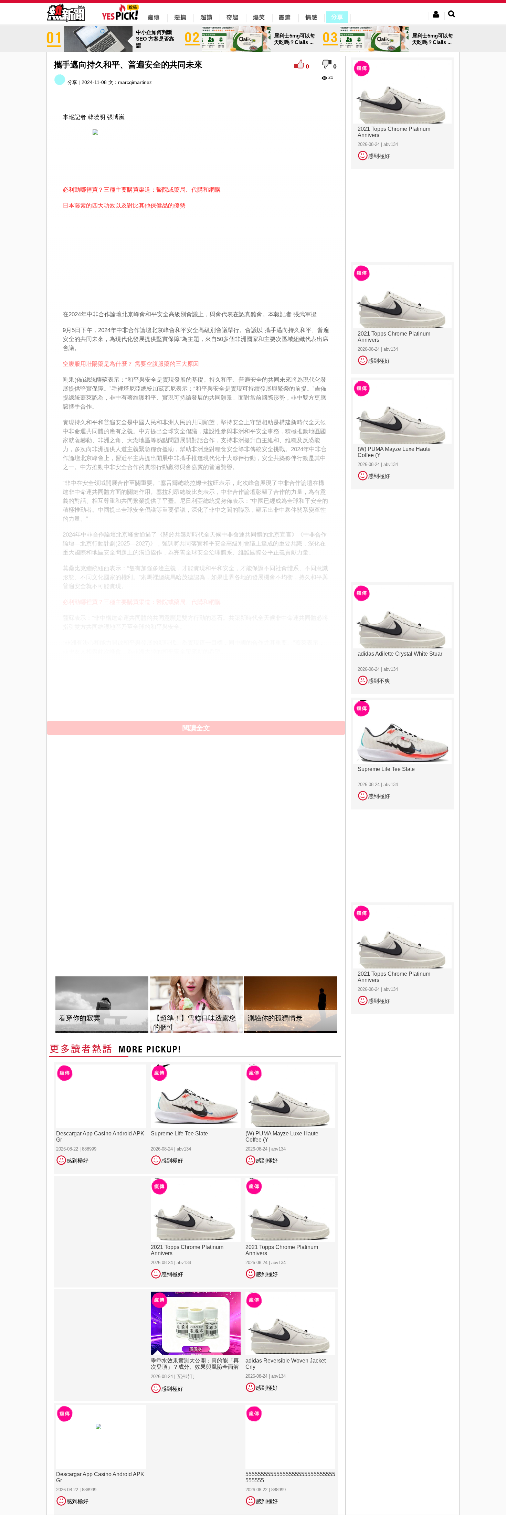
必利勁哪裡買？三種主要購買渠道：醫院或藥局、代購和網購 (142, 190)
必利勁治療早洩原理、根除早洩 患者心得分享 (122, 667)
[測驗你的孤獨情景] (290, 1005)
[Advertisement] (196, 160)
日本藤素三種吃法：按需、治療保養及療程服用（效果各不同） (144, 683)
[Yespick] (122, 19)
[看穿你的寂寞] (102, 1005)
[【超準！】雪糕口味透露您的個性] (196, 1005)
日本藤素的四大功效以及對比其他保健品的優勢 (124, 205)
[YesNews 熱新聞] (65, 22)
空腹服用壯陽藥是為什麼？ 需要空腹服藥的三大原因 (131, 364)
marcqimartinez (135, 82)
